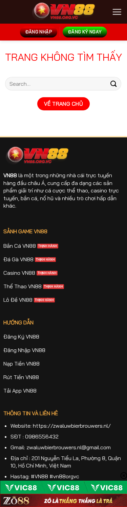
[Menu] (117, 11)
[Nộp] (114, 83)
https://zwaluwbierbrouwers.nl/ (72, 425)
